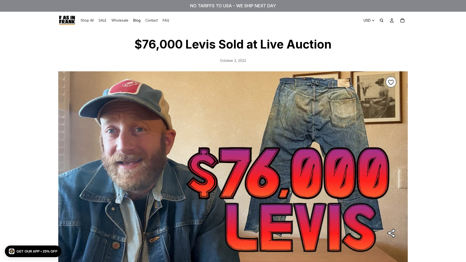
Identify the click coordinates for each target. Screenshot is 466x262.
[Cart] (402, 20)
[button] (33, 251)
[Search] (381, 20)
